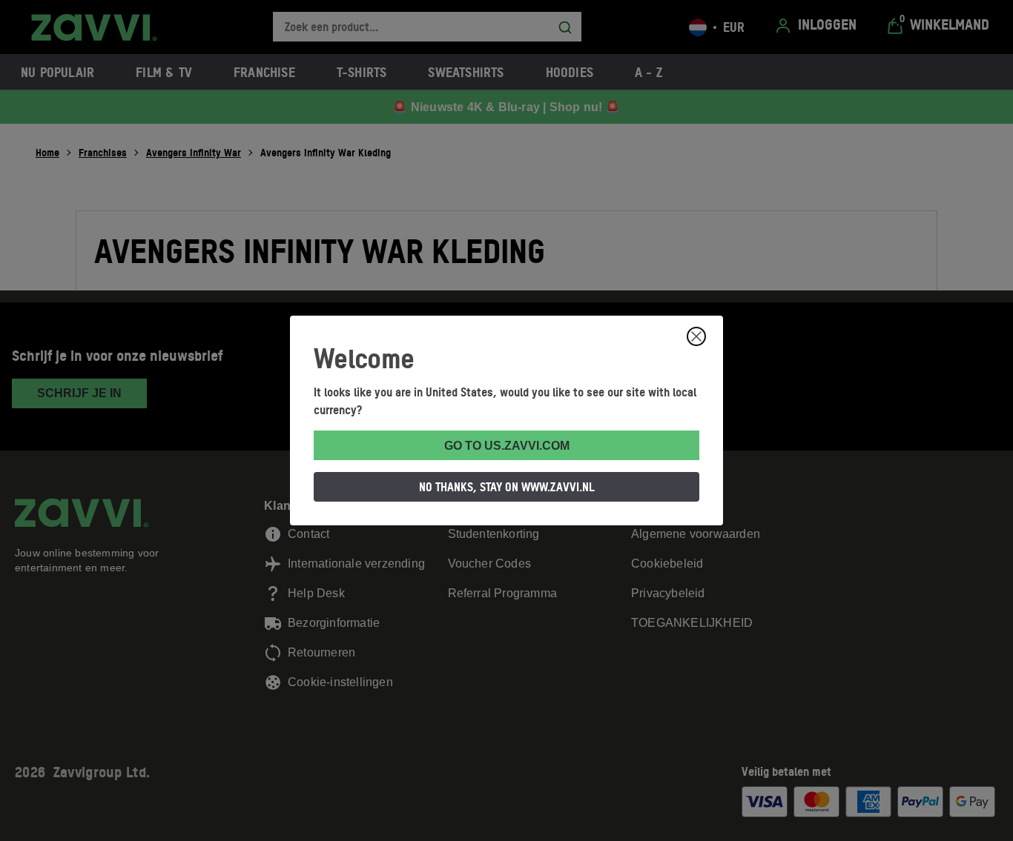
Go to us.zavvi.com (507, 445)
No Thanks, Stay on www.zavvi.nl (507, 486)
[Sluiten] (696, 336)
